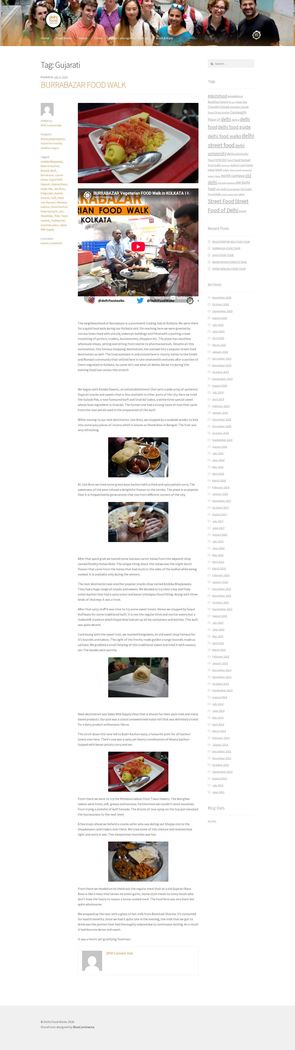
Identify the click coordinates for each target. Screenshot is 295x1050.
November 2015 (221, 595)
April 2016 (218, 562)
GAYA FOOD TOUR (223, 255)
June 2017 (218, 528)
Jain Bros (59, 189)
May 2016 (217, 555)
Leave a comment (51, 243)
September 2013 (222, 771)
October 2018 (220, 433)
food (230, 160)
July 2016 (217, 541)
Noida (217, 176)
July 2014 (217, 704)
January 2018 (220, 494)
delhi (226, 119)
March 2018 (219, 480)
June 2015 (218, 629)
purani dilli (233, 194)
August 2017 (219, 514)
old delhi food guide (228, 189)
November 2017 (221, 501)
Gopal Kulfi (55, 179)
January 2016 (220, 582)
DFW (218, 160)
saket (241, 194)
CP (218, 120)
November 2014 (221, 677)
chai (244, 102)
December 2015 (221, 589)
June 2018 (218, 460)
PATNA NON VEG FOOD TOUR (229, 269)
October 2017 (220, 507)
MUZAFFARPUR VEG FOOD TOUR (231, 241)
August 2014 (219, 697)
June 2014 (218, 711)
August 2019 (219, 385)
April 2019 (218, 399)
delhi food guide (234, 127)
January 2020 (220, 352)
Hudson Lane (237, 165)
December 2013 (221, 751)
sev (61, 211)
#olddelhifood (235, 96)
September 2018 (222, 440)
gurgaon (226, 165)
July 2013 (217, 785)
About (83, 38)
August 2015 (219, 616)
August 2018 (219, 447)
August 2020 (219, 318)
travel (242, 211)
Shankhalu (47, 216)
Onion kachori (59, 207)
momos (211, 176)
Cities (98, 38)
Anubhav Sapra (218, 102)
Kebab (218, 170)
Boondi (45, 170)
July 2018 (217, 453)
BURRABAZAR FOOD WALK (83, 84)
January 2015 (220, 663)
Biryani (232, 102)
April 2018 (218, 474)
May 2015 (217, 636)
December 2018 (221, 419)
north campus (233, 175)
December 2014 (221, 670)
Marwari (50, 202)
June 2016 (218, 548)
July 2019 (217, 392)
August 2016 (219, 534)
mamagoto (247, 170)
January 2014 (220, 744)
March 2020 (219, 345)
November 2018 (221, 426)
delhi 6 (235, 120)
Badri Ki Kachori (50, 166)
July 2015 (217, 623)
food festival (242, 160)
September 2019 (222, 379)
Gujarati (45, 184)
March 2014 (219, 731)
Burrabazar (47, 175)
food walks (214, 165)
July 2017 (217, 521)
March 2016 (219, 568)
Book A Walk (164, 38)
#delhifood (217, 96)
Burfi (53, 170)
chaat (239, 102)
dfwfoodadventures (53, 139)
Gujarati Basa (59, 184)
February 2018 (220, 487)
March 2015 (219, 650)
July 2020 (217, 325)
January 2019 (220, 412)
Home (45, 38)
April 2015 (218, 643)
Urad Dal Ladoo (50, 225)
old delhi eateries (226, 183)
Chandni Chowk (218, 107)
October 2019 (220, 372)
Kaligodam (47, 193)
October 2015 (220, 602)
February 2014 (220, 738)
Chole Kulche (222, 112)
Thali (57, 216)
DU (224, 160)
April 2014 (218, 724)
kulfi (53, 198)
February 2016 (220, 575)
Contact (143, 38)
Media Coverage (120, 38)
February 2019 (220, 406)
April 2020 (218, 338)
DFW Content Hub (51, 125)
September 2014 (222, 690)
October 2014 (220, 684)
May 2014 (217, 717)
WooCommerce (83, 1027)
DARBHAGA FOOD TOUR (226, 248)
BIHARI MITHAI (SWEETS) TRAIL (229, 262)
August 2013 (219, 778)
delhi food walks (224, 136)
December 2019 (221, 358)
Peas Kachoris (49, 211)
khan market (236, 170)
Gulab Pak (46, 189)
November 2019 (221, 365)
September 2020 (222, 311)
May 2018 (217, 467)
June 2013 (218, 792)
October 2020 (220, 304)
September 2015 (222, 609)
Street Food (221, 201)
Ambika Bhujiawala (52, 161)
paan (224, 194)
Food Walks (64, 38)
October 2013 (220, 765)
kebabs (226, 170)
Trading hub (58, 220)
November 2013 (221, 758)
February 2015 (220, 656)
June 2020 (218, 331)
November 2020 (221, 297)
